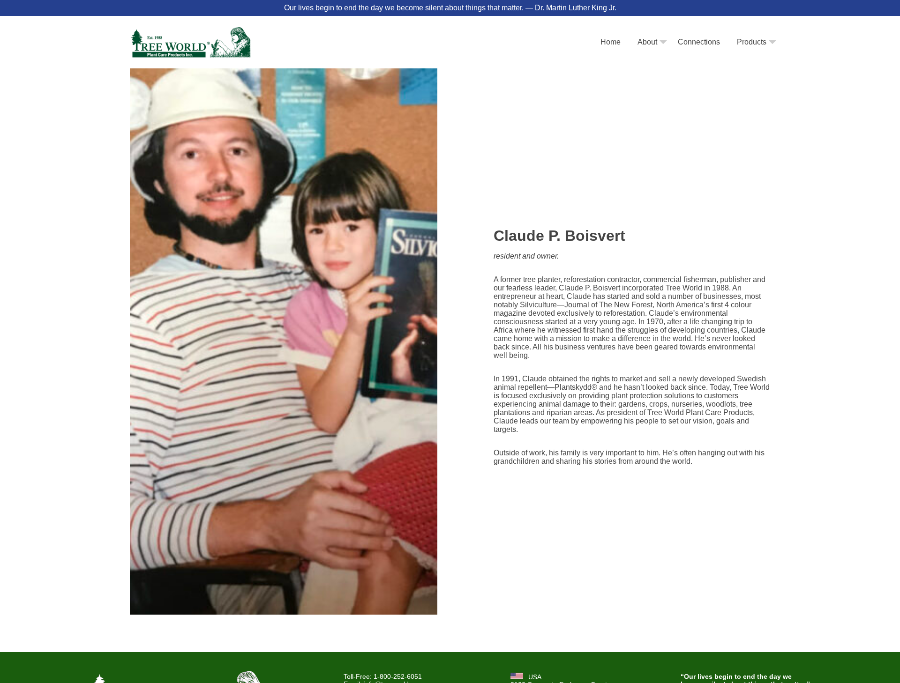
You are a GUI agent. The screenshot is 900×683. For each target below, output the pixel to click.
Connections (699, 42)
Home (610, 42)
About (647, 42)
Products (751, 42)
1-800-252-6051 (398, 676)
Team (646, 62)
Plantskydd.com (738, 62)
